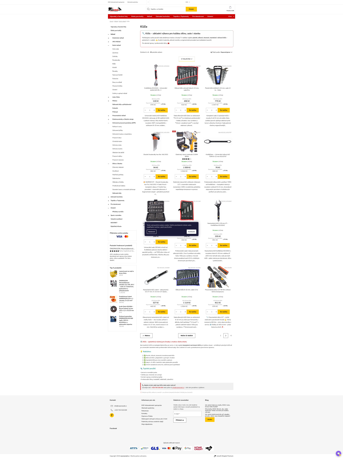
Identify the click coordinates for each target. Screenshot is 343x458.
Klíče (114, 64)
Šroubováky (116, 60)
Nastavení (151, 232)
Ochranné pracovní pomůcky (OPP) (124, 123)
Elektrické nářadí (118, 38)
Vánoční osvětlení (116, 219)
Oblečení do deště (118, 153)
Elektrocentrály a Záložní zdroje (123, 119)
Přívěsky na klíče (117, 212)
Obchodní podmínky (132, 2)
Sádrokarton (116, 178)
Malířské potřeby (117, 175)
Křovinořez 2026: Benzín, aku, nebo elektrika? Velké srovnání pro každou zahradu (217, 410)
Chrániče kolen (117, 141)
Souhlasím (191, 232)
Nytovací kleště (117, 75)
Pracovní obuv (116, 138)
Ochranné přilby (117, 130)
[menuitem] (118, 16)
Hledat (191, 9)
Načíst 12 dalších (187, 336)
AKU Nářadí (116, 42)
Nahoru (147, 336)
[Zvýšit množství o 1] (154, 110)
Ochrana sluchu (117, 149)
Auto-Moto (116, 97)
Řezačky (115, 71)
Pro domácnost (116, 204)
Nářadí (113, 34)
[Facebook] (112, 415)
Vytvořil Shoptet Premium (224, 456)
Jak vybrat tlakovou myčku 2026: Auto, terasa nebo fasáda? (217, 405)
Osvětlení (115, 171)
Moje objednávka (147, 424)
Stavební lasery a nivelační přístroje (123, 190)
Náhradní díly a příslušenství (121, 104)
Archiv (210, 419)
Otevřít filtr (186, 59)
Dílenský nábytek (118, 167)
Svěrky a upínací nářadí (119, 93)
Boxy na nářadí (117, 82)
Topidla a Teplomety (117, 201)
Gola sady (115, 49)
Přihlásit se (180, 420)
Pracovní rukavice (118, 160)
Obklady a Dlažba (118, 182)
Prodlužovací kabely (118, 186)
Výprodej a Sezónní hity (118, 27)
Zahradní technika (117, 197)
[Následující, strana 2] (225, 335)
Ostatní (114, 90)
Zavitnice (115, 53)
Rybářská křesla (116, 226)
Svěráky (115, 56)
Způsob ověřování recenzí (171, 443)
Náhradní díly (116, 193)
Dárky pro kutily (116, 30)
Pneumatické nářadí (119, 116)
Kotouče (115, 108)
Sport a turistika (116, 215)
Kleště (114, 67)
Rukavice (115, 79)
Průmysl (115, 112)
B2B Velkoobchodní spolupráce (116, 2)
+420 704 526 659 (120, 410)
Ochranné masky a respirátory (122, 134)
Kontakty (144, 413)
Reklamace (145, 411)
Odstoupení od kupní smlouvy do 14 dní (154, 419)
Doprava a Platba (147, 416)
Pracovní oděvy (117, 156)
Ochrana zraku (117, 145)
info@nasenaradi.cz (178, 387)
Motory (114, 101)
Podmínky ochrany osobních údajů (152, 422)
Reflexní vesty (117, 127)
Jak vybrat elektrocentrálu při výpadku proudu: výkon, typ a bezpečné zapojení (217, 415)
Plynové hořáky (117, 86)
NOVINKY (114, 223)
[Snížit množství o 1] (145, 110)
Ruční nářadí (116, 45)
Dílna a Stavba (117, 164)
